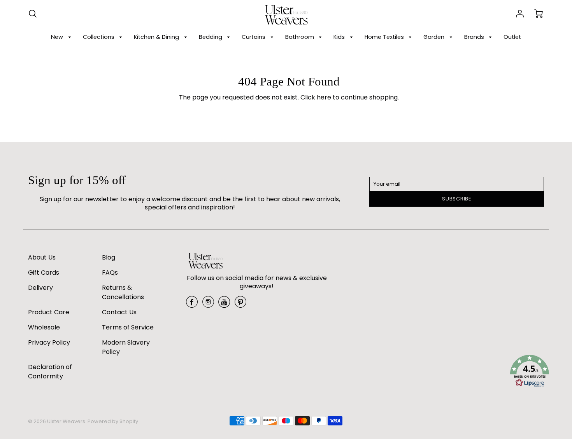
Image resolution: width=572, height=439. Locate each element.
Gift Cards (43, 272)
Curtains (254, 37)
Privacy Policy (49, 342)
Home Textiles (385, 37)
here (324, 97)
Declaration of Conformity (50, 371)
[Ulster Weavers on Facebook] (192, 304)
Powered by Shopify (113, 421)
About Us (42, 257)
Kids (339, 37)
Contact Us (119, 312)
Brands (475, 37)
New (58, 37)
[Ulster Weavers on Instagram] (208, 304)
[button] (529, 372)
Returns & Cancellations (123, 292)
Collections (99, 37)
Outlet (512, 37)
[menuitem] (62, 37)
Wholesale (44, 327)
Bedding (211, 37)
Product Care (48, 312)
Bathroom (300, 37)
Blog (108, 257)
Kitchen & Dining (157, 37)
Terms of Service (128, 327)
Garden (434, 37)
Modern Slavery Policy (126, 347)
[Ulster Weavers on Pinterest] (240, 304)
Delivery (40, 287)
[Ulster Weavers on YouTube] (224, 304)
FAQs (110, 272)
